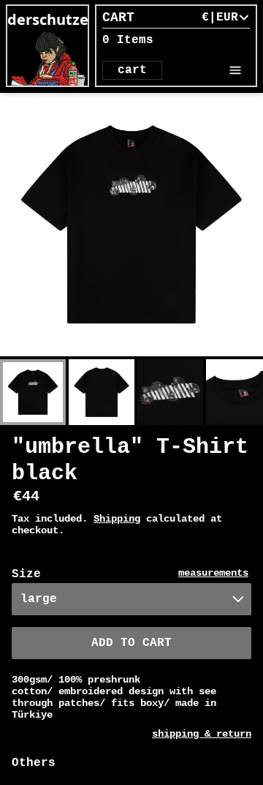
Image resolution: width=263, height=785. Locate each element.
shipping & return (201, 734)
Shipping (117, 519)
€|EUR (220, 17)
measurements (213, 573)
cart (132, 70)
